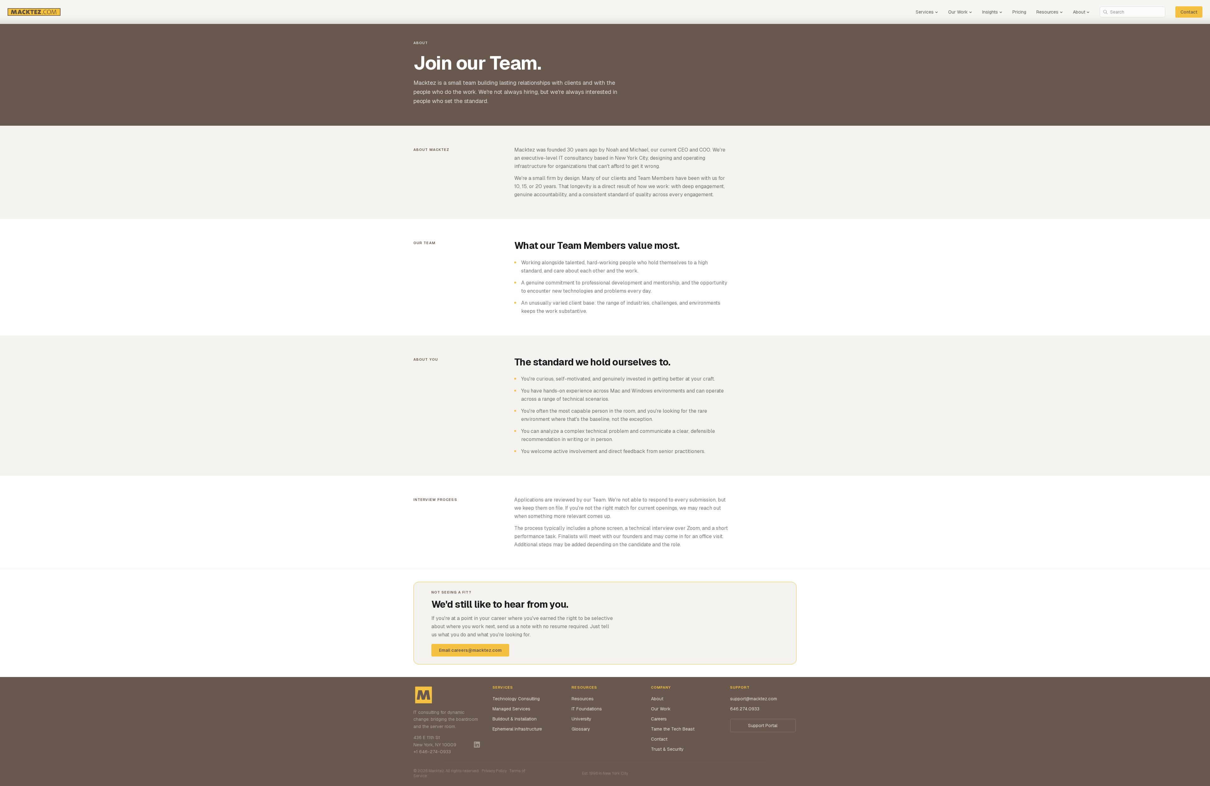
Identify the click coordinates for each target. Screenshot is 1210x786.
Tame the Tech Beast (672, 729)
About (1079, 12)
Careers (659, 719)
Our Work (958, 12)
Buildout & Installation (515, 719)
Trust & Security (667, 749)
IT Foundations (587, 709)
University (581, 719)
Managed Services (511, 709)
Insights (990, 12)
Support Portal (762, 725)
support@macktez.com (753, 699)
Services (925, 12)
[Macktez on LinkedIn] (477, 745)
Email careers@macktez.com (470, 650)
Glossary (581, 729)
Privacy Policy (494, 770)
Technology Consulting (516, 699)
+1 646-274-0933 (432, 751)
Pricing (1019, 12)
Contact (1188, 12)
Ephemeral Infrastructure (517, 729)
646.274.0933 (744, 709)
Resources (1047, 12)
